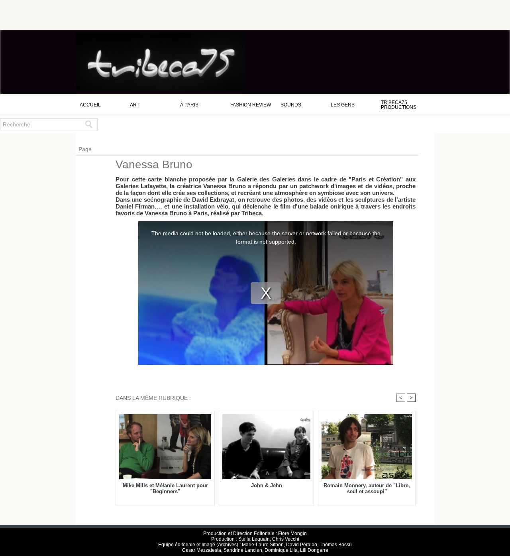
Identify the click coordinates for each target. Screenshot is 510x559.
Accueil (90, 105)
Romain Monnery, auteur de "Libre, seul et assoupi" (367, 488)
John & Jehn (266, 485)
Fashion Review (250, 105)
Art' (135, 105)
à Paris (189, 105)
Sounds (290, 105)
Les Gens (343, 105)
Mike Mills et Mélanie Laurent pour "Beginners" (165, 488)
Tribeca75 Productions (398, 105)
